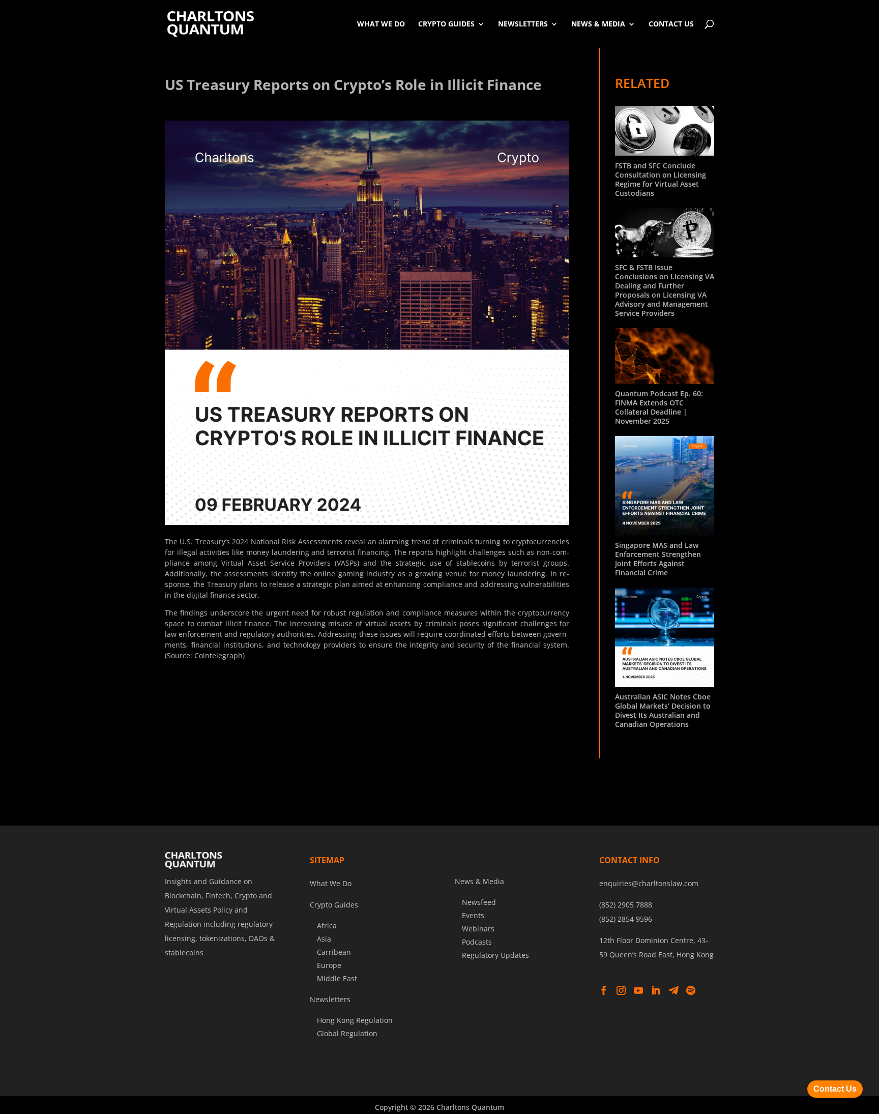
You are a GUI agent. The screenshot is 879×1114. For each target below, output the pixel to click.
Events (473, 915)
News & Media (598, 23)
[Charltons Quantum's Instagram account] (621, 991)
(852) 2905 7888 (625, 905)
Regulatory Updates (495, 955)
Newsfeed (479, 902)
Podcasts (477, 942)
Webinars (478, 928)
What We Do (381, 23)
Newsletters (523, 23)
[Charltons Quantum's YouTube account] (638, 991)
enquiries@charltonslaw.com (648, 883)
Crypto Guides (446, 23)
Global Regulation (347, 1033)
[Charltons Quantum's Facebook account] (603, 991)
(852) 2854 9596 (625, 919)
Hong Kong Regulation (355, 1020)
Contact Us (671, 23)
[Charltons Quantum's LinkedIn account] (655, 991)
